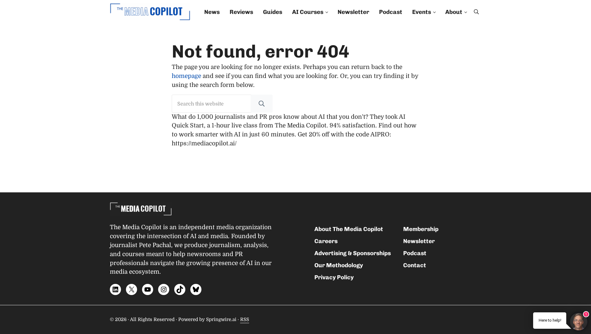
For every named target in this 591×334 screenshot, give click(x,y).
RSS (244, 319)
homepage (186, 76)
